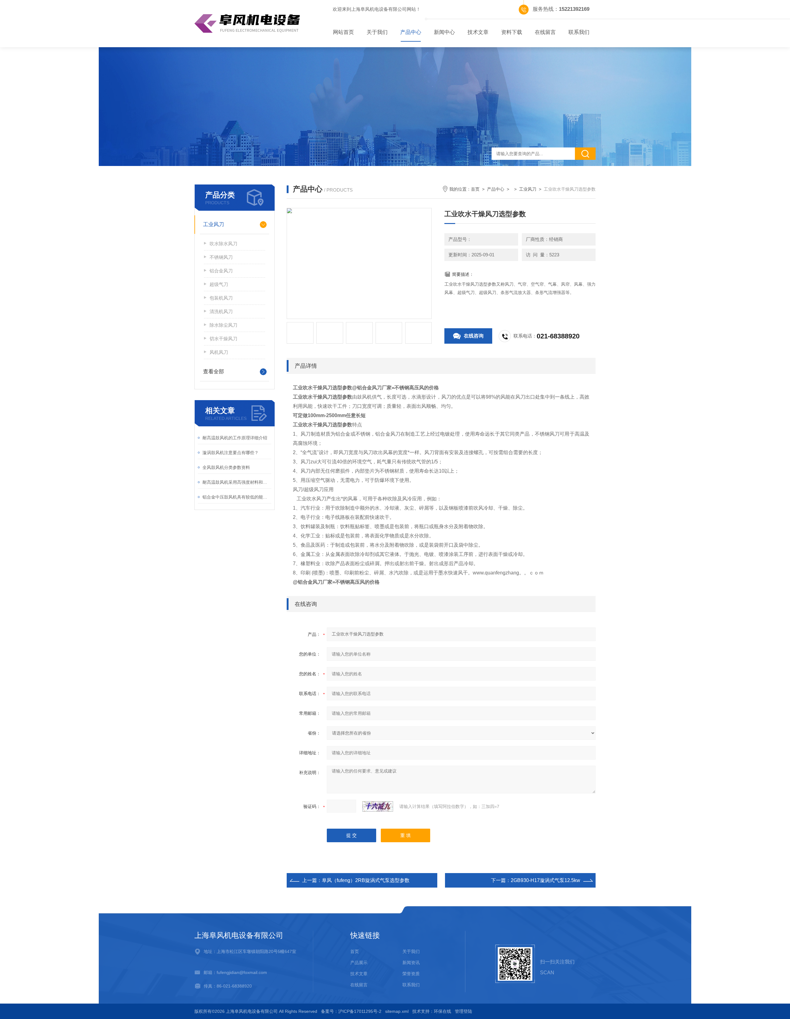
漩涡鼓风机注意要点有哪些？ (230, 452)
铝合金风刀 (221, 270)
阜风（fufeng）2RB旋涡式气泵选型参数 (366, 880)
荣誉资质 (411, 973)
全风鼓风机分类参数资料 (226, 467)
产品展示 (359, 962)
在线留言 (545, 32)
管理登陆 (463, 1011)
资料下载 (511, 32)
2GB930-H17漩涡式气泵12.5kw (545, 880)
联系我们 (578, 32)
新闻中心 (444, 32)
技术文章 (478, 32)
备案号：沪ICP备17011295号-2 (351, 1011)
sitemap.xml (397, 1011)
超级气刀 (219, 284)
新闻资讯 (411, 962)
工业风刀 (213, 224)
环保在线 (442, 1011)
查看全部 (213, 372)
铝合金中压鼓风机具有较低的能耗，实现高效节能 (236, 497)
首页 (475, 189)
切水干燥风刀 (223, 338)
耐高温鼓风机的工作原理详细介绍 (234, 437)
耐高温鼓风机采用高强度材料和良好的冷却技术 (236, 482)
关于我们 (377, 32)
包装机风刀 (221, 297)
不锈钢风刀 (221, 257)
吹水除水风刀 (223, 243)
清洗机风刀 (221, 311)
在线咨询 (474, 335)
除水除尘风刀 (223, 325)
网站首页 (343, 32)
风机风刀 (219, 352)
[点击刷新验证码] (377, 806)
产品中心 (410, 32)
